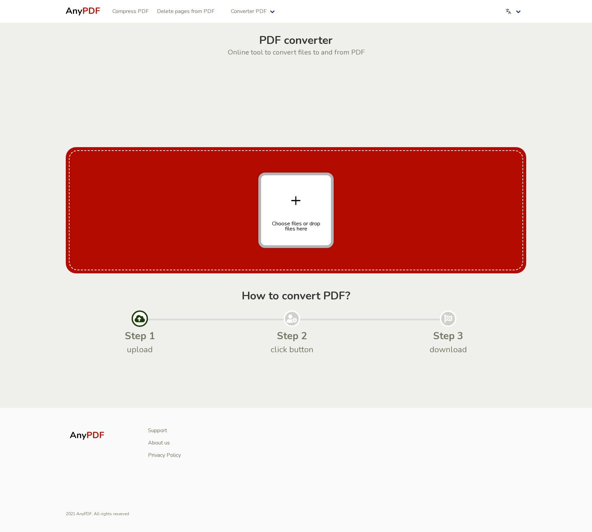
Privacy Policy (164, 455)
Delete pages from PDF (185, 11)
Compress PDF (130, 11)
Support (157, 430)
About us (159, 443)
